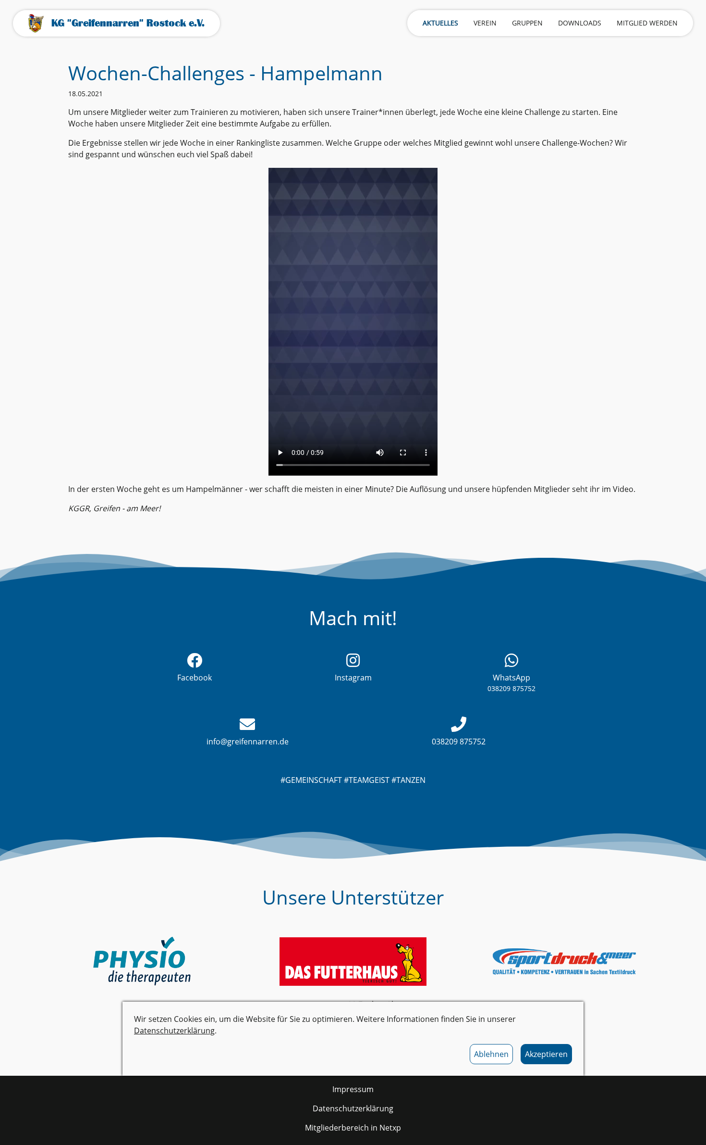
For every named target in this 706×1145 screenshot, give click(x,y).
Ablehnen (491, 1054)
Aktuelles (440, 22)
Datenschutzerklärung (174, 1030)
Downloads (579, 22)
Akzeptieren (546, 1054)
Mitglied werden (647, 22)
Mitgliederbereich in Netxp (353, 1127)
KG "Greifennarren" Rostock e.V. (128, 23)
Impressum (353, 1089)
